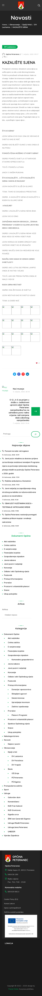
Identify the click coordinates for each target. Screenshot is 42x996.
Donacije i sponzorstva (21, 689)
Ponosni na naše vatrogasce (17, 451)
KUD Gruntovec (14, 810)
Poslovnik (8, 575)
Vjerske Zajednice (11, 835)
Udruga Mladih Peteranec (18, 823)
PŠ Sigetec (16, 782)
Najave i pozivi (14, 744)
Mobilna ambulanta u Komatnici (18, 481)
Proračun (8, 583)
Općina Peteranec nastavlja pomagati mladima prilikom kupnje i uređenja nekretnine (19, 518)
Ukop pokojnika (10, 594)
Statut (6, 590)
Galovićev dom (14, 797)
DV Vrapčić (16, 765)
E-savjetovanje (10, 549)
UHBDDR (11, 832)
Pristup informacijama (13, 579)
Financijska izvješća (12, 553)
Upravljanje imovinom (21, 702)
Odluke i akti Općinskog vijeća (16, 571)
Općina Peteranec (13, 54)
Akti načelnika (10, 541)
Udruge (7, 793)
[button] (39, 5)
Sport (6, 790)
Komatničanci (13, 802)
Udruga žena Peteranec (18, 827)
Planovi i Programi (19, 715)
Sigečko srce (13, 814)
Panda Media (13, 989)
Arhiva (5, 609)
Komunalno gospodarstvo (23, 660)
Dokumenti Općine (21, 535)
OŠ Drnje (15, 773)
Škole (10, 769)
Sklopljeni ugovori (19, 694)
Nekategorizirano (11, 736)
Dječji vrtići (27, 25)
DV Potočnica (17, 760)
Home (4, 25)
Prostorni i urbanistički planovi (16, 586)
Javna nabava (10, 560)
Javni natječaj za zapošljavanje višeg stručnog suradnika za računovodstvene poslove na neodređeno (19, 492)
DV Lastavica (10, 47)
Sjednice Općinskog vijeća (19, 724)
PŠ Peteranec (17, 778)
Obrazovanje (14, 25)
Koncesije (8, 568)
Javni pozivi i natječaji (13, 564)
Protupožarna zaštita (13, 786)
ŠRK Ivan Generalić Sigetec (19, 819)
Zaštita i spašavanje (20, 707)
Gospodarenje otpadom (14, 556)
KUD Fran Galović (15, 806)
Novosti (7, 740)
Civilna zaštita (10, 545)
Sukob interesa (18, 698)
